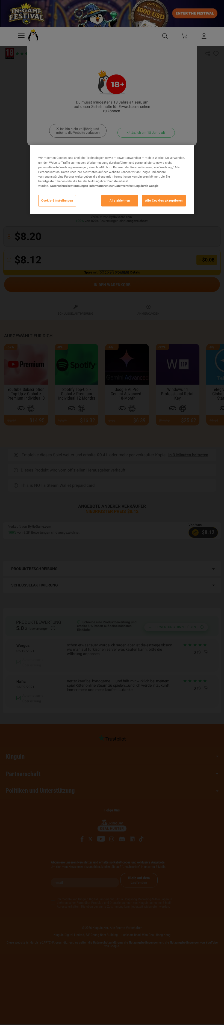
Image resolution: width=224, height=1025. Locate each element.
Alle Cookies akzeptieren (164, 200)
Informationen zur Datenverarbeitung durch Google (123, 186)
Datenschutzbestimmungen (69, 186)
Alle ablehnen (120, 200)
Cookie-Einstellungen (57, 200)
